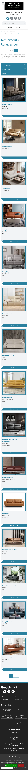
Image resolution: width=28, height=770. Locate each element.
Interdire (21, 765)
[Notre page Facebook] (11, 18)
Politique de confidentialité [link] (20, 767)
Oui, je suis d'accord (10, 765)
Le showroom (19, 697)
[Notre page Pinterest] (19, 18)
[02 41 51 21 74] (7, 18)
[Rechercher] (24, 23)
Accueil (8, 757)
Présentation (5, 697)
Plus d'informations (7, 767)
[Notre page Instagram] (15, 18)
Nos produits (13, 27)
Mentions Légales (17, 757)
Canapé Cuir (21, 33)
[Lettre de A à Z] (17, 50)
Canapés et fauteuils (10, 33)
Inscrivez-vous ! (15, 732)
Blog (14, 748)
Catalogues (21, 748)
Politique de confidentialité (14, 760)
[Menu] (3, 3)
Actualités (5, 699)
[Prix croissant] (14, 50)
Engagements (15, 750)
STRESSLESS (19, 699)
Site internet (7, 748)
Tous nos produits (9, 32)
